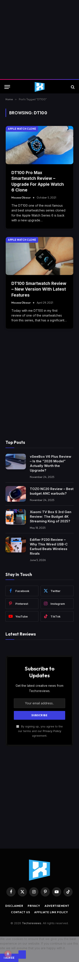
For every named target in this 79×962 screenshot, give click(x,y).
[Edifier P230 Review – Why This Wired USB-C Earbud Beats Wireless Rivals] (15, 545)
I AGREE (9, 957)
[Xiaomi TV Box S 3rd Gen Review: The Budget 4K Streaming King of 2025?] (15, 517)
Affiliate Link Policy (51, 912)
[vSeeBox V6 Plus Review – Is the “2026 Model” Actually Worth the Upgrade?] (15, 462)
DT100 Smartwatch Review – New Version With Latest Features (38, 289)
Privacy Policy (52, 731)
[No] (22, 954)
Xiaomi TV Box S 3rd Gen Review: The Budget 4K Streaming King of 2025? (50, 516)
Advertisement (57, 905)
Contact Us (20, 912)
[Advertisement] (39, 39)
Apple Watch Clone (22, 128)
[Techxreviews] (40, 87)
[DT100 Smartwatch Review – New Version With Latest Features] (39, 256)
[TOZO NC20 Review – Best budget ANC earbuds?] (15, 494)
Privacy (34, 905)
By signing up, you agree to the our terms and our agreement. (40, 731)
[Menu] (7, 87)
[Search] (72, 87)
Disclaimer (14, 905)
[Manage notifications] (7, 954)
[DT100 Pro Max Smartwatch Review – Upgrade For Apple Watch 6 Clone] (39, 145)
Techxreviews (31, 923)
